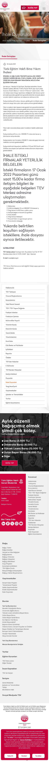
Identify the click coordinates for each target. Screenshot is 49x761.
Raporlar (9, 353)
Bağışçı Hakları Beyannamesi (12, 573)
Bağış (4, 543)
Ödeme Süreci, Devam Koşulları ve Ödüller (17, 627)
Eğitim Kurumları (9, 657)
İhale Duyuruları (11, 382)
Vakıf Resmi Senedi (13, 304)
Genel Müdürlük (7, 683)
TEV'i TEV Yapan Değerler (37, 493)
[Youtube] (21, 523)
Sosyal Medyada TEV (11, 695)
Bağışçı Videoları (8, 557)
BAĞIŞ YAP (9, 463)
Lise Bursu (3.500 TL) (16, 441)
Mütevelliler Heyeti (13, 321)
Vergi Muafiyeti (11, 386)
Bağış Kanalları (7, 550)
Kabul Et (10, 756)
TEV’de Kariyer (7, 673)
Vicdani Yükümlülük (9, 634)
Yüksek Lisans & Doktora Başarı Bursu (15, 613)
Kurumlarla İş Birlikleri (9, 566)
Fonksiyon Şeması (12, 316)
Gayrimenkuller (11, 390)
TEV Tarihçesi (11, 292)
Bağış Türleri (6, 548)
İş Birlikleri (9, 349)
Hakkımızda (10, 288)
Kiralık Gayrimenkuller (9, 590)
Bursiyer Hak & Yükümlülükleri (12, 631)
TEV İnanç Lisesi (8, 661)
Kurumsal (18, 41)
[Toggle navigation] (44, 8)
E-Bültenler (10, 366)
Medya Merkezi (11, 374)
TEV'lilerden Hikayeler (13, 370)
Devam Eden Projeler (9, 583)
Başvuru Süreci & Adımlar (11, 624)
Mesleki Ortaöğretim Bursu (11, 608)
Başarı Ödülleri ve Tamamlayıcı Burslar (15, 629)
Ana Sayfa (6, 41)
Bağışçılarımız (7, 554)
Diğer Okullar (7, 663)
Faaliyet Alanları (11, 312)
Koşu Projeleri (7, 564)
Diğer (7, 456)
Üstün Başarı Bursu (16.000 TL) (22, 452)
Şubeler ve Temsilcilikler (14, 394)
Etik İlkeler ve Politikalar (14, 345)
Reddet (24, 756)
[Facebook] (8, 523)
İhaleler (27, 41)
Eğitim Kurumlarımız (13, 403)
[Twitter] (12, 523)
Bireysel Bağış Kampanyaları (12, 571)
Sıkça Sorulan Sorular (9, 636)
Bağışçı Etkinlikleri (8, 561)
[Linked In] (3, 523)
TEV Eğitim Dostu (8, 568)
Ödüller (8, 357)
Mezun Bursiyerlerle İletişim (12, 644)
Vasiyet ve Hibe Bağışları (11, 552)
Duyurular (9, 378)
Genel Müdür (10, 333)
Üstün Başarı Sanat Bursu (11, 617)
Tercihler (38, 756)
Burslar (5, 601)
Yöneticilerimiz (11, 337)
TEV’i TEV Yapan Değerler (15, 308)
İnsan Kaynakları (9, 669)
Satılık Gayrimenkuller (9, 587)
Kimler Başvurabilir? (9, 622)
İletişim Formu (6, 504)
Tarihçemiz (32, 483)
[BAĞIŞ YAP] (30, 8)
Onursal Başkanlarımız (14, 296)
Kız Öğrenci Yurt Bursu (10, 620)
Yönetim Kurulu (11, 325)
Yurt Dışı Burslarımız (10, 641)
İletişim (5, 678)
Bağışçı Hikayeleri (8, 559)
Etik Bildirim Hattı (8, 690)
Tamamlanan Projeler (9, 585)
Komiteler (9, 341)
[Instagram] (16, 523)
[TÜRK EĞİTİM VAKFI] (5, 6)
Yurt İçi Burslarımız (9, 606)
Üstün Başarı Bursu (8, 615)
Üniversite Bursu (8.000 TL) (20, 444)
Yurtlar (8, 399)
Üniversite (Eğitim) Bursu (10, 611)
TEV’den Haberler (12, 362)
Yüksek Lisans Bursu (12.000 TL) (23, 448)
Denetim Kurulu (11, 329)
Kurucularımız (10, 300)
